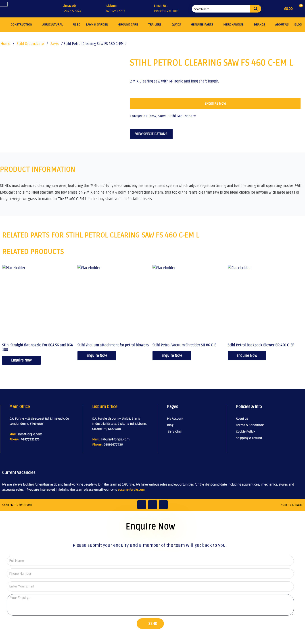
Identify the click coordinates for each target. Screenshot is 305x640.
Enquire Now (21, 360)
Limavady (70, 6)
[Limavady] (57, 8)
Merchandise (233, 24)
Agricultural (52, 24)
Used (76, 24)
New (152, 116)
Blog (298, 24)
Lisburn (111, 6)
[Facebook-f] (141, 504)
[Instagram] (152, 504)
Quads (176, 24)
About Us (282, 24)
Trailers (154, 24)
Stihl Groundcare (30, 44)
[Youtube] (163, 504)
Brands (259, 24)
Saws (54, 44)
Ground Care (128, 24)
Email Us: (160, 6)
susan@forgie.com (131, 490)
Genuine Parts (202, 24)
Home (5, 44)
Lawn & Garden (97, 24)
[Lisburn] (101, 8)
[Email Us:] (149, 9)
